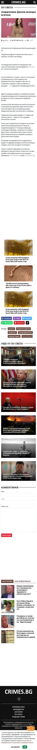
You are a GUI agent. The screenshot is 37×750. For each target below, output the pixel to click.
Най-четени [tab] (7, 581)
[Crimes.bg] (18, 691)
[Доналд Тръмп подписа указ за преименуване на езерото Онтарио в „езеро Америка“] (18, 379)
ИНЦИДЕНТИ (18, 709)
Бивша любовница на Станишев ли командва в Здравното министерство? (25, 590)
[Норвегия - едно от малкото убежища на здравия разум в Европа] (18, 448)
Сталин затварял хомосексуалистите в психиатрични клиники (14, 361)
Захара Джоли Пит (25, 332)
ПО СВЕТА (7, 7)
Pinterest (20, 323)
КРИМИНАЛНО (18, 707)
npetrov (5, 40)
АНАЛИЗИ (18, 712)
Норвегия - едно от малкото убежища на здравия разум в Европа (16, 453)
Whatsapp (8, 323)
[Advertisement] (18, 181)
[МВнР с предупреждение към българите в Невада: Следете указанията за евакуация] (18, 425)
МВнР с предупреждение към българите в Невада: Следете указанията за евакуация (16, 430)
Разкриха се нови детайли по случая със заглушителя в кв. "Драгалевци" (25, 619)
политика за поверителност (22, 742)
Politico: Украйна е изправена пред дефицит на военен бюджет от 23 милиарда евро (17, 476)
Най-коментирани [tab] (22, 581)
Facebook (7, 318)
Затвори (15, 747)
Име (3, 491)
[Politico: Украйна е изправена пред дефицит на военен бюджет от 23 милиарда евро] (18, 471)
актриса (11, 329)
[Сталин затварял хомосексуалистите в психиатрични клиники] (18, 356)
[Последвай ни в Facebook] (19, 699)
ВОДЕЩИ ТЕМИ (18, 717)
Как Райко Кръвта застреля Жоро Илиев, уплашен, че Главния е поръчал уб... (26, 605)
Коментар (5, 506)
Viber (18, 318)
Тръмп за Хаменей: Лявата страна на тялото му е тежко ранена (18, 408)
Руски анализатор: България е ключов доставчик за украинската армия (26, 634)
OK (24, 747)
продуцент (12, 332)
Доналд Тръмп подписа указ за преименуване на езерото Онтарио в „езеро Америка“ (17, 384)
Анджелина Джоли (23, 329)
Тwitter (28, 318)
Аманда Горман (14, 336)
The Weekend (27, 336)
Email (3, 499)
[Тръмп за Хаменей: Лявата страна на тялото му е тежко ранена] (18, 402)
